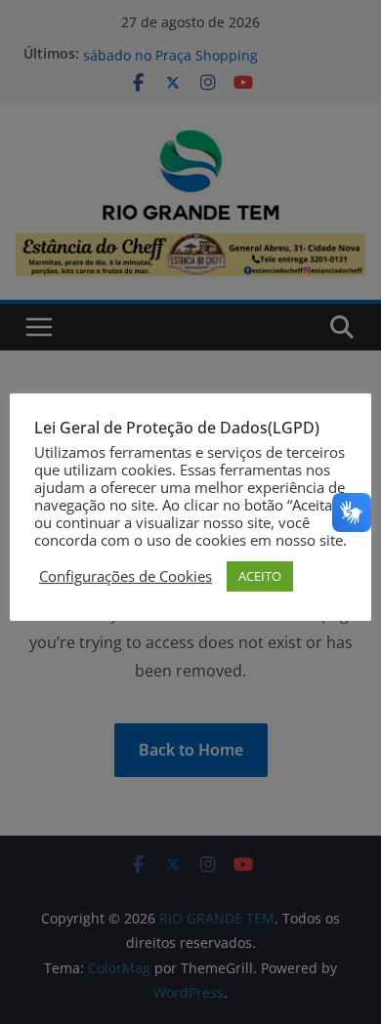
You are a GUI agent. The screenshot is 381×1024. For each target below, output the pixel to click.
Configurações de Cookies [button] (125, 576)
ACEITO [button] (259, 576)
